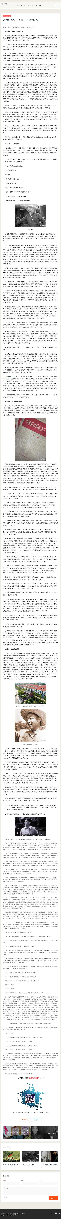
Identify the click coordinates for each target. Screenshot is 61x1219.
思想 (18, 5)
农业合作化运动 (6, 16)
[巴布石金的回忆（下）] (30, 1157)
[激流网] (4, 3)
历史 (29, 5)
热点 (14, 5)
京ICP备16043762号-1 (19, 1213)
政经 (22, 5)
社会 (25, 5)
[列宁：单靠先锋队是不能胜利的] (49, 1157)
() (25, 1119)
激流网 (30, 27)
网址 (41, 1181)
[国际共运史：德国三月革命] (11, 1157)
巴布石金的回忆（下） (28, 1165)
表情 (5, 1197)
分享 (37, 1119)
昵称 (4, 1181)
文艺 (33, 5)
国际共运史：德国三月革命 (10, 1165)
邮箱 (22, 1181)
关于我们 (38, 5)
